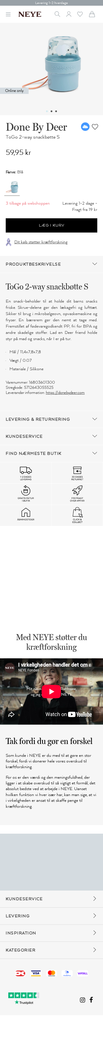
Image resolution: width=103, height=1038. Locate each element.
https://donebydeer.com (65, 392)
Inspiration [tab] (21, 933)
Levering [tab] (18, 916)
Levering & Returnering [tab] (38, 419)
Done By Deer (36, 126)
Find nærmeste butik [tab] (34, 453)
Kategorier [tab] (20, 950)
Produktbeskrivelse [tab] (33, 264)
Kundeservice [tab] (24, 436)
